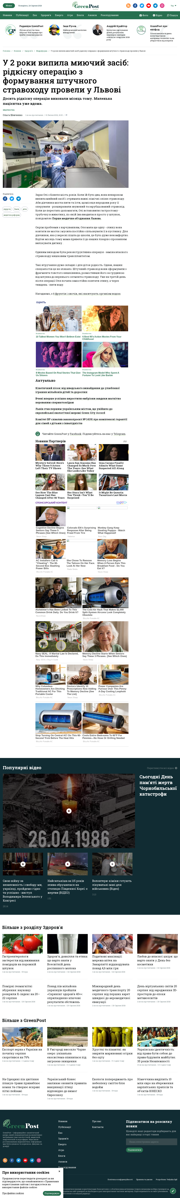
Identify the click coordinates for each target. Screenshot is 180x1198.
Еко (35, 15)
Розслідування (110, 15)
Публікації (22, 15)
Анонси (92, 15)
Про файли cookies (13, 1193)
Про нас (96, 1121)
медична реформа (12, 215)
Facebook (75, 434)
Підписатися (134, 1150)
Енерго (59, 15)
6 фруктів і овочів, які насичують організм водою (87, 293)
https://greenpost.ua (161, 1189)
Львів (16, 209)
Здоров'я (46, 15)
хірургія (7, 209)
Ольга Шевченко (12, 115)
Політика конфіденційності (120, 1179)
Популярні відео (22, 767)
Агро (70, 15)
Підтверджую (52, 1193)
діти (25, 209)
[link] (76, 218)
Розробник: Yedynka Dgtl (166, 1179)
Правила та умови (144, 1179)
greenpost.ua (82, 1191)
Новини (7, 15)
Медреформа (41, 51)
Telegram (119, 434)
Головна (6, 51)
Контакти (98, 1127)
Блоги (80, 15)
